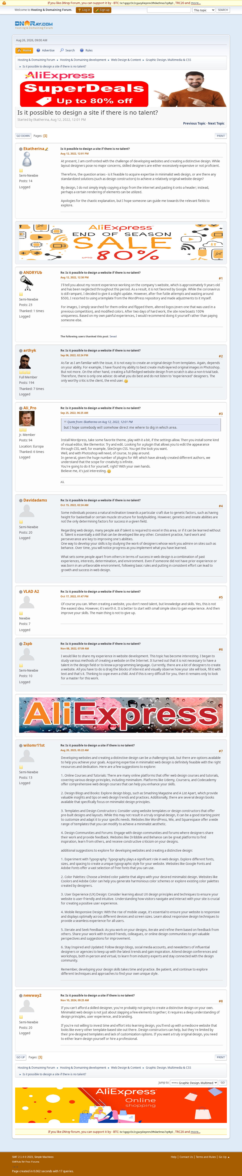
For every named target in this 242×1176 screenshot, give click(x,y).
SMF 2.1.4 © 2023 (22, 1156)
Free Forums (32, 1161)
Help (174, 1157)
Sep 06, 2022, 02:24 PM (74, 355)
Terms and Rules (206, 1157)
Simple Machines (44, 1156)
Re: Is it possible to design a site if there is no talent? (97, 745)
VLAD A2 (31, 591)
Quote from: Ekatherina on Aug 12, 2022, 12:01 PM (100, 422)
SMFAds (16, 1161)
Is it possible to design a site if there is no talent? (95, 149)
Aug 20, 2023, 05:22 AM (74, 750)
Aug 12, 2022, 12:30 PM (74, 277)
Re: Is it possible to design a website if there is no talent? (100, 273)
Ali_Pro (29, 407)
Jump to (164, 1082)
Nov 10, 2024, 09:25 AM (74, 1000)
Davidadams (35, 500)
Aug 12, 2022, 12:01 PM (74, 153)
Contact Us (186, 1157)
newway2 (32, 995)
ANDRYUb (32, 272)
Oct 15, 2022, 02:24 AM (74, 505)
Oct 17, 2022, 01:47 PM (74, 596)
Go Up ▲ (224, 1157)
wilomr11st (34, 745)
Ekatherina (33, 148)
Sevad (113, 336)
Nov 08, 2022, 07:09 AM (74, 648)
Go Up (21, 1057)
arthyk (29, 350)
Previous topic (194, 123)
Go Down (23, 136)
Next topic (216, 123)
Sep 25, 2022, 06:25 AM (74, 412)
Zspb (27, 643)
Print (221, 136)
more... (196, 3)
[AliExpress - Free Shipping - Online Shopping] (121, 106)
